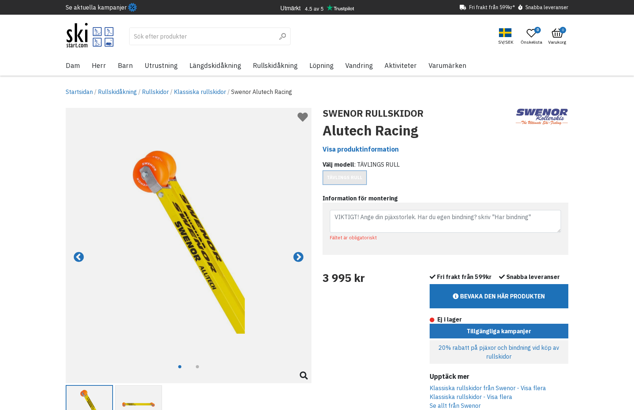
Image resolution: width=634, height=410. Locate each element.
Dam (73, 65)
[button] (506, 37)
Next (298, 257)
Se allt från (455, 405)
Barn (125, 65)
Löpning (321, 65)
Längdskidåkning (215, 65)
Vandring (359, 65)
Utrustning (161, 65)
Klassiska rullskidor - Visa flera (471, 396)
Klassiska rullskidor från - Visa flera (488, 388)
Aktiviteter (401, 65)
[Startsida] (90, 35)
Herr (99, 65)
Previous (79, 257)
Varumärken (447, 65)
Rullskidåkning (275, 65)
